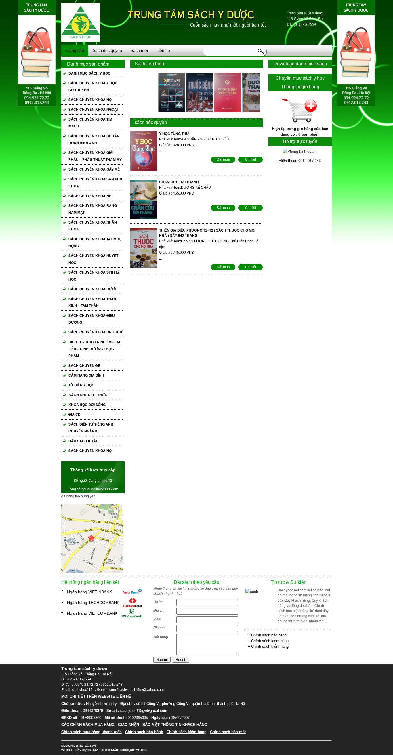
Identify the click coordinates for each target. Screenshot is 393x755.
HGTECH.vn (87, 745)
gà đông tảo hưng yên (78, 495)
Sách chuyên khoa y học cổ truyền (92, 86)
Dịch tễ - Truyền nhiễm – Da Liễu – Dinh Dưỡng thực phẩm (94, 348)
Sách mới (139, 50)
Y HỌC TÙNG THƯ (174, 134)
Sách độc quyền (107, 50)
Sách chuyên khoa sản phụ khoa (95, 182)
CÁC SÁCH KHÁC (83, 440)
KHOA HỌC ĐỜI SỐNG (87, 404)
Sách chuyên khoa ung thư (95, 332)
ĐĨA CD (74, 414)
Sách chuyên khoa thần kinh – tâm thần (92, 302)
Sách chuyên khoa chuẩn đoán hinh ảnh (93, 139)
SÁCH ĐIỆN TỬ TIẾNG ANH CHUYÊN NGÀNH (90, 428)
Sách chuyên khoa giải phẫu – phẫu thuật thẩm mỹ (95, 156)
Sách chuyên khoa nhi (90, 195)
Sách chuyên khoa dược (92, 288)
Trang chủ (75, 50)
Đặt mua (223, 159)
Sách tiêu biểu (149, 63)
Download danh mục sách (300, 63)
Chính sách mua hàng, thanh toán (91, 732)
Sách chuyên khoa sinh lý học (94, 276)
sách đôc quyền (151, 122)
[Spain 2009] (92, 571)
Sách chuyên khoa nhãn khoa (92, 226)
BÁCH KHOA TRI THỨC (87, 394)
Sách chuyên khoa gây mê (94, 169)
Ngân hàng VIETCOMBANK (92, 613)
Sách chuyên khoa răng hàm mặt (92, 209)
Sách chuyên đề (84, 365)
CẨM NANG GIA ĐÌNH (86, 375)
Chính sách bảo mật (228, 732)
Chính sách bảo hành (269, 635)
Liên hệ (163, 50)
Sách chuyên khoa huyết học (93, 259)
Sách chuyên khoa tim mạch (90, 123)
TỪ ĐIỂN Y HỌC (81, 385)
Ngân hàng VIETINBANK (89, 592)
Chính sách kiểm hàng (270, 640)
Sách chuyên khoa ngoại (93, 109)
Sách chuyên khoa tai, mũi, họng (94, 242)
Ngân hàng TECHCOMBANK (93, 602)
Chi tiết (250, 159)
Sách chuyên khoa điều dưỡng (91, 319)
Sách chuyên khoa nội (90, 99)
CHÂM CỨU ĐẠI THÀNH (179, 182)
